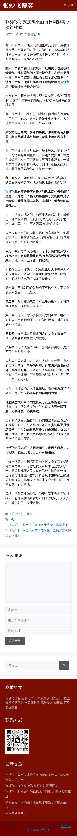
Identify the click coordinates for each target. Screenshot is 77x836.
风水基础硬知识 (16, 813)
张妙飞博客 (13, 698)
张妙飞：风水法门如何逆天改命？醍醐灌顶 (39, 525)
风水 (29, 514)
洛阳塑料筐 (32, 703)
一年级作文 (42, 698)
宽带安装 (47, 703)
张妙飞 (10, 192)
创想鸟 (58, 703)
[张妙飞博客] (18, 5)
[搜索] (64, 665)
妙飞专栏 (16, 514)
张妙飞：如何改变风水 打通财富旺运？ (31, 785)
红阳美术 (57, 698)
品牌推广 (27, 698)
